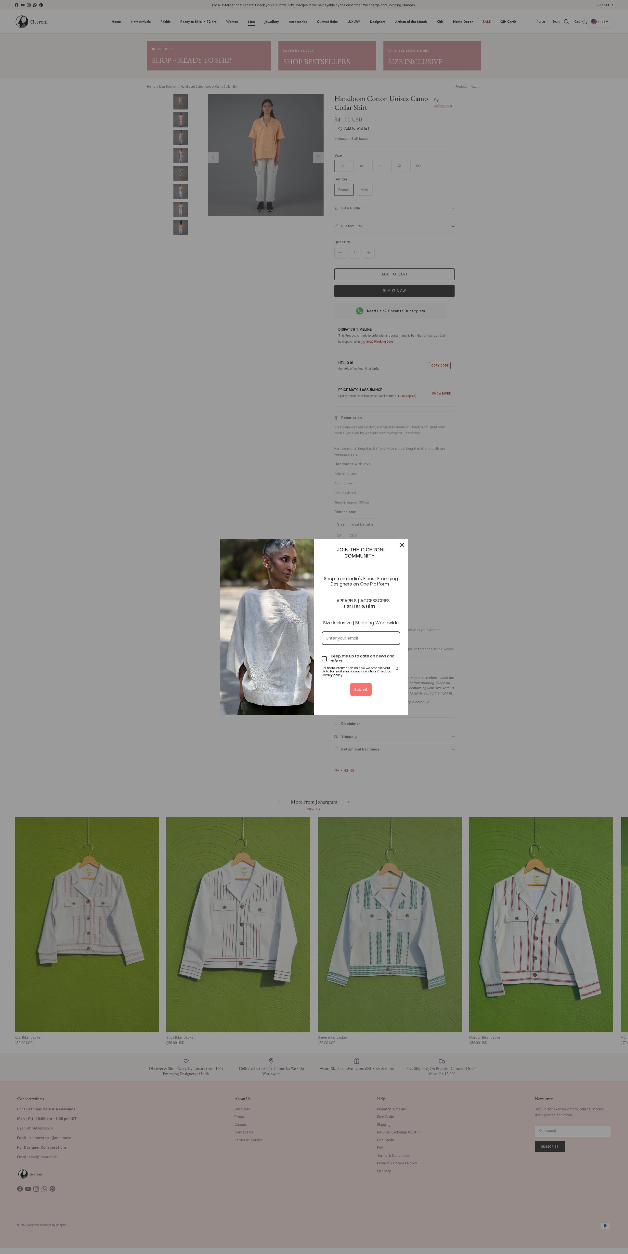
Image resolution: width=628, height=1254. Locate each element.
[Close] (402, 545)
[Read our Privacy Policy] (397, 668)
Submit (361, 689)
